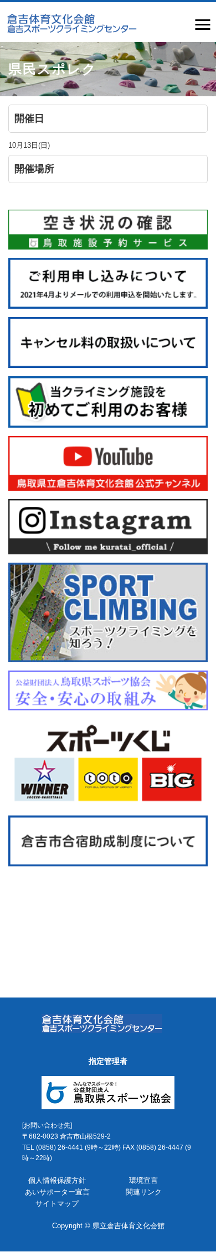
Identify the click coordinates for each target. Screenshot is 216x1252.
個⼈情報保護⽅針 (57, 1180)
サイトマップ (57, 1203)
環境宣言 (143, 1180)
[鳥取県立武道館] (71, 22)
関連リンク (144, 1192)
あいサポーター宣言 (57, 1192)
